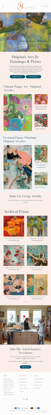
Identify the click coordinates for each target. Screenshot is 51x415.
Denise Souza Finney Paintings (18, 410)
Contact (21, 391)
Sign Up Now (25, 367)
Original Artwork (17, 76)
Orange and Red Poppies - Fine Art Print (14, 238)
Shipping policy (44, 412)
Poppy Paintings (40, 129)
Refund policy (37, 410)
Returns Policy (22, 382)
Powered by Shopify (29, 410)
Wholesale (37, 388)
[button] (2, 6)
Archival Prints (33, 76)
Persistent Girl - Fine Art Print (37, 267)
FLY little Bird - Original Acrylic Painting (41, 165)
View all (25, 302)
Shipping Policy (23, 379)
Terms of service (36, 412)
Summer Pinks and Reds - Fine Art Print (14, 267)
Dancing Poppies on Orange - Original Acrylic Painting (41, 106)
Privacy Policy (22, 385)
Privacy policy (44, 410)
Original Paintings (39, 379)
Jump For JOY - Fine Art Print (37, 238)
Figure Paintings (40, 187)
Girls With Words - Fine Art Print (37, 297)
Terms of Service (23, 388)
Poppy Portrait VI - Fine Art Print (13, 297)
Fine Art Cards (38, 385)
